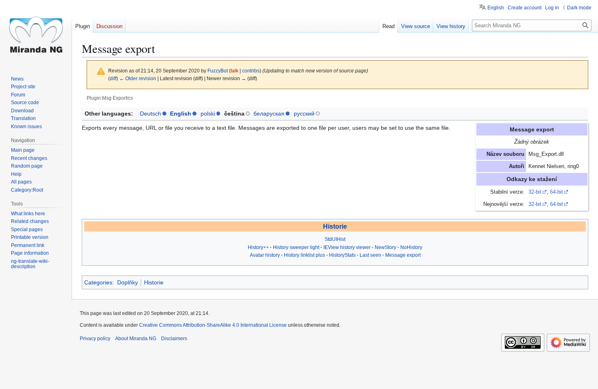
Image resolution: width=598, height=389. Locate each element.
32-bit (534, 192)
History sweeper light (296, 247)
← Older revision (137, 78)
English (180, 113)
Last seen (370, 255)
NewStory (385, 247)
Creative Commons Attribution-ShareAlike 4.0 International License (213, 325)
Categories (98, 282)
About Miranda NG (135, 338)
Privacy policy (95, 338)
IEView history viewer (347, 247)
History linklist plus (304, 255)
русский (304, 113)
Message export (403, 255)
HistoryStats (342, 255)
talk (234, 70)
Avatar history (265, 255)
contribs (251, 70)
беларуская (268, 113)
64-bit (556, 192)
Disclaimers (174, 338)
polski (208, 113)
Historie (335, 226)
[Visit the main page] (35, 32)
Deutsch (150, 113)
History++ (258, 247)
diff (113, 78)
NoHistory (411, 247)
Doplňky (127, 282)
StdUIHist (335, 239)
